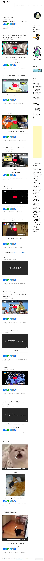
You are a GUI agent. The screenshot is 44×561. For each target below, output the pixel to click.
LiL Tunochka (17, 277)
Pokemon (17, 178)
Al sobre (10, 68)
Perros (13, 283)
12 (19, 252)
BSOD (13, 68)
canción (13, 432)
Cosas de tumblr (35, 179)
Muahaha (14, 393)
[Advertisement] (37, 142)
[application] (15, 457)
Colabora (29, 5)
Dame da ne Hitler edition (11, 331)
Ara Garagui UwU (16, 98)
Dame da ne (14, 359)
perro (17, 140)
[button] (15, 457)
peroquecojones (36, 205)
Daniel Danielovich (17, 388)
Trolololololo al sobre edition (12, 219)
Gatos (35, 190)
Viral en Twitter (35, 216)
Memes (37, 199)
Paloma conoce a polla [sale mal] (38, 94)
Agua (34, 169)
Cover (17, 322)
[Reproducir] (3, 468)
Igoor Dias (17, 427)
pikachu (13, 178)
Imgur (24, 498)
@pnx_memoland (12, 498)
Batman (13, 140)
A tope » (23, 252)
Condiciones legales (20, 5)
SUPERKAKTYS (17, 62)
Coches (37, 173)
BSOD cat (5, 441)
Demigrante (36, 183)
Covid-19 (39, 180)
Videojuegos (36, 212)
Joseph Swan (17, 134)
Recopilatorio (36, 211)
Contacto (36, 5)
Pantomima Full (36, 203)
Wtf (13, 247)
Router (18, 552)
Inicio (41, 5)
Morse (15, 552)
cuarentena (35, 182)
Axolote (13, 103)
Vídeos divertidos (37, 222)
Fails (37, 186)
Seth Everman (22, 178)
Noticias (37, 202)
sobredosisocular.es (37, 59)
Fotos (35, 187)
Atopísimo (5, 2)
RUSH (17, 353)
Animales (14, 322)
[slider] (14, 468)
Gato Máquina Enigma (10, 512)
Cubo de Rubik (18, 103)
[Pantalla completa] (26, 468)
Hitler (18, 359)
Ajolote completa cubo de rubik (13, 75)
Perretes (35, 207)
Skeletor (17, 393)
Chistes (37, 172)
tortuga (19, 432)
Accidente (38, 168)
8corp (17, 241)
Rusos (16, 283)
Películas (35, 204)
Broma (37, 171)
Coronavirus (37, 175)
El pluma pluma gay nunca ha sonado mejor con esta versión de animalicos (14, 294)
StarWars (14, 211)
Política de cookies (19, 559)
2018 (34, 168)
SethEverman (17, 172)
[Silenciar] (24, 468)
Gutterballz (20, 498)
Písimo (14, 19)
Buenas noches (7, 17)
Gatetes (35, 189)
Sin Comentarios (22, 68)
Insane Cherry (17, 316)
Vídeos (5, 68)
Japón (20, 359)
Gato (15, 68)
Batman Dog (6, 112)
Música (20, 322)
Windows (18, 503)
